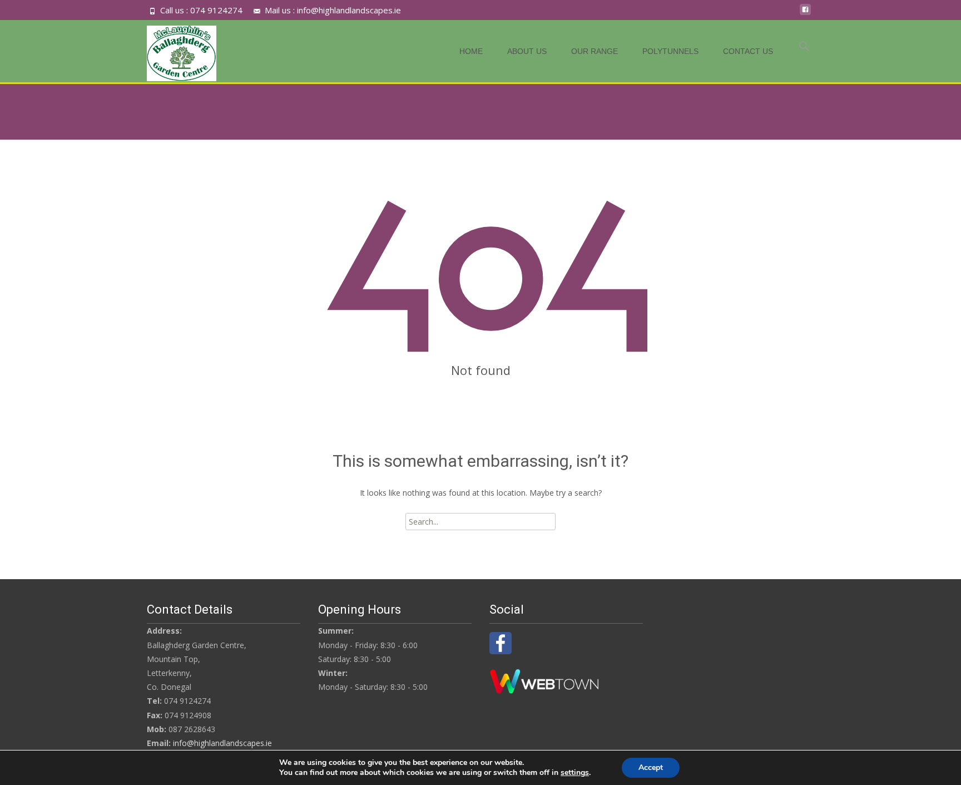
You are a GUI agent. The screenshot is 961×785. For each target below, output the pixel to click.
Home (471, 51)
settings (575, 773)
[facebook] (805, 13)
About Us (527, 51)
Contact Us (748, 51)
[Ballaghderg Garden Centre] (172, 50)
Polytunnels (670, 51)
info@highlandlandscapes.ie (222, 743)
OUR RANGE (594, 51)
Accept (650, 767)
